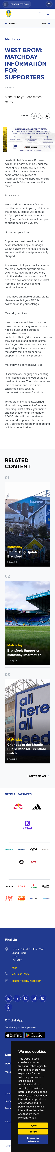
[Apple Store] (14, 1035)
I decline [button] (33, 1131)
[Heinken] (33, 886)
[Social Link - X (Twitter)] (17, 998)
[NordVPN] (33, 898)
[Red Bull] (18, 806)
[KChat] (27, 825)
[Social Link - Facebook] (8, 998)
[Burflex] (46, 849)
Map (14, 967)
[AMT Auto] (33, 862)
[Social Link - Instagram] (25, 998)
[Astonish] (21, 849)
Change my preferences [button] (33, 1139)
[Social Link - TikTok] (34, 998)
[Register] (47, 4)
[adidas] (36, 806)
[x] (40, 116)
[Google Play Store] (34, 1035)
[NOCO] (9, 886)
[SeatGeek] (9, 898)
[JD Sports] (21, 862)
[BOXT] (21, 886)
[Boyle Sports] (33, 849)
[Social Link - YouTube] (42, 998)
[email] (47, 116)
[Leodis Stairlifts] (46, 898)
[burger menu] (48, 14)
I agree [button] (33, 1125)
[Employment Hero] (21, 911)
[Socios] (46, 886)
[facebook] (34, 116)
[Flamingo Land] (21, 898)
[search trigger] (40, 14)
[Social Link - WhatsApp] (8, 1007)
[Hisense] (9, 849)
